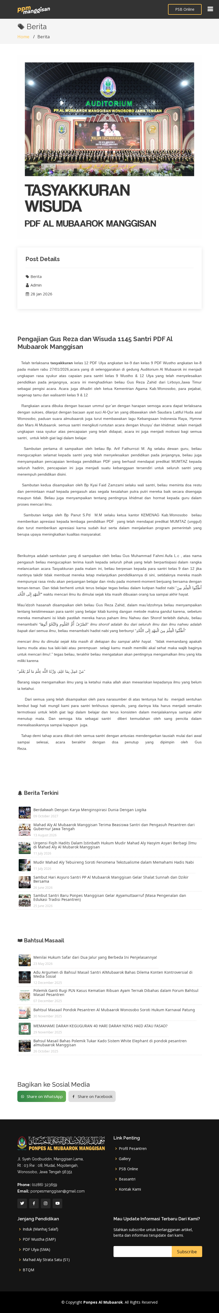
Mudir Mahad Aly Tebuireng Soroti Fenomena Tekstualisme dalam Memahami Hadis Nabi (113, 862)
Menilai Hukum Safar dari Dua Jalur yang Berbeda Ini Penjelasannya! (95, 957)
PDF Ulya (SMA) (36, 1249)
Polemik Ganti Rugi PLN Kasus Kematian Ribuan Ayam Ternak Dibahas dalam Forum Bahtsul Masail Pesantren (115, 992)
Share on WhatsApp (45, 1096)
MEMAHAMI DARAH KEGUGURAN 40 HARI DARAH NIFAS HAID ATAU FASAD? (100, 1025)
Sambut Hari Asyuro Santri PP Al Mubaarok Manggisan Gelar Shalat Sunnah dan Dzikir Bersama (111, 879)
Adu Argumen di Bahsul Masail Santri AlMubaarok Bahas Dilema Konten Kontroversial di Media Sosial (113, 974)
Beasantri (127, 1179)
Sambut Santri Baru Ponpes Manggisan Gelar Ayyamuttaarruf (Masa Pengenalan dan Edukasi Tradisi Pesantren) (109, 897)
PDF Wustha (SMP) (39, 1239)
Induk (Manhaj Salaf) (40, 1229)
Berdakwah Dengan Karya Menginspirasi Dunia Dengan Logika (89, 809)
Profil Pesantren (133, 1148)
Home (23, 37)
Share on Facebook (95, 1096)
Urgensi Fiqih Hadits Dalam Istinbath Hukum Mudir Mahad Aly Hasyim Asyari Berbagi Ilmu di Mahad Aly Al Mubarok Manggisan (115, 844)
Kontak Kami (130, 1189)
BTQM (28, 1270)
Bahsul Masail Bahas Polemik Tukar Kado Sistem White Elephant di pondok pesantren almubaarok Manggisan (110, 1042)
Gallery (125, 1159)
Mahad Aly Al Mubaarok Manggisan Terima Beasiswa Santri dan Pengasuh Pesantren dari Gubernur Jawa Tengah (114, 826)
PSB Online (184, 9)
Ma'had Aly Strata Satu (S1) (46, 1260)
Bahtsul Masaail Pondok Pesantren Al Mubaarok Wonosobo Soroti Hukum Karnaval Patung (114, 1009)
